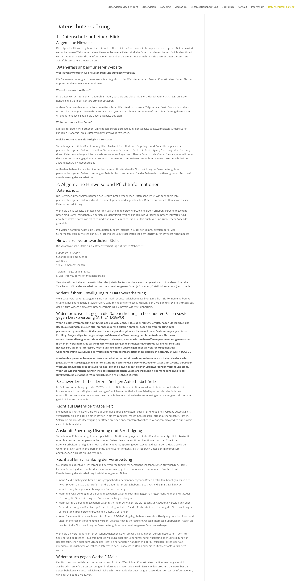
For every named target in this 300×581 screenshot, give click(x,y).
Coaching (165, 7)
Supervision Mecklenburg (123, 7)
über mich (228, 7)
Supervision (149, 7)
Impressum (257, 7)
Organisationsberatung (204, 7)
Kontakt (242, 7)
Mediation (180, 7)
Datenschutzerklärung (281, 7)
